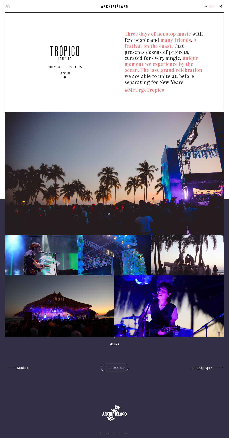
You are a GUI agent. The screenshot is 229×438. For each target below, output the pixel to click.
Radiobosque (202, 367)
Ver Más (114, 344)
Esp (205, 6)
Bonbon (23, 367)
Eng (212, 6)
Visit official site (115, 367)
